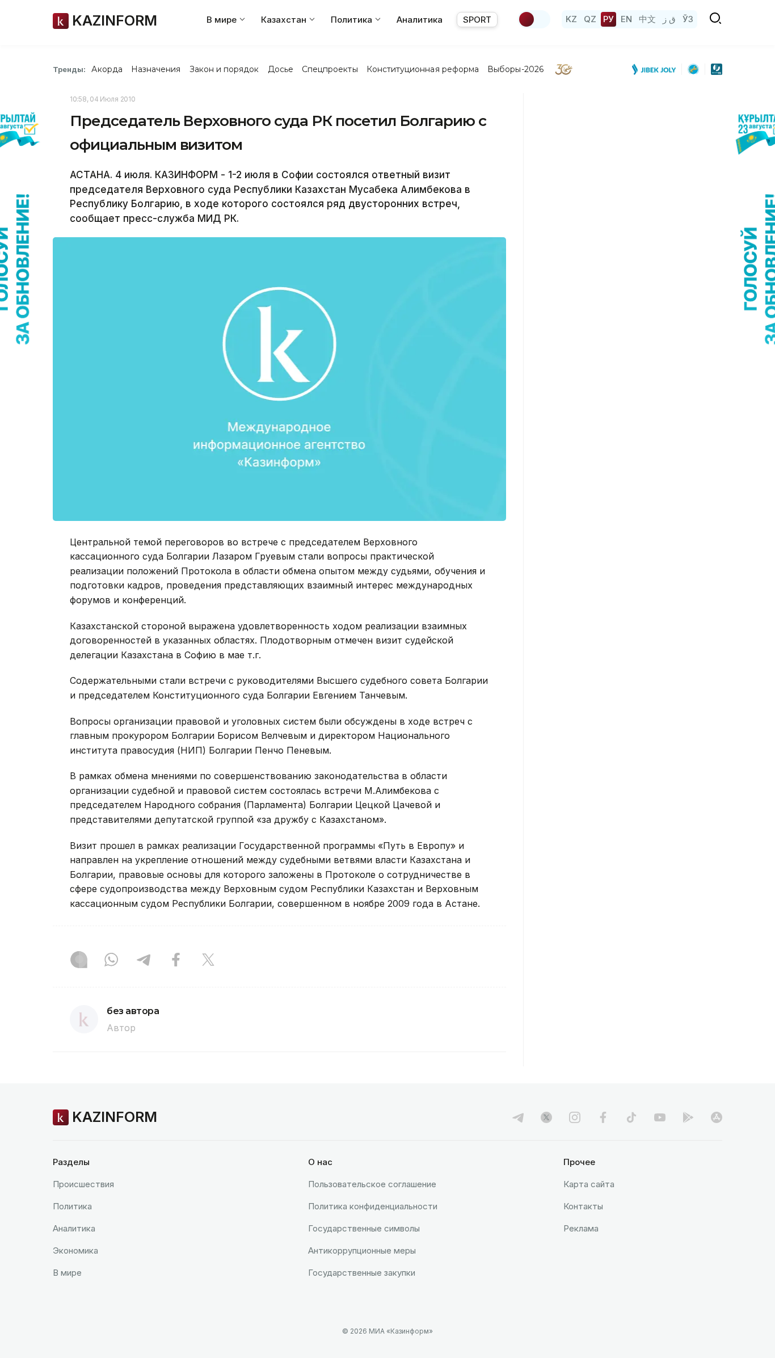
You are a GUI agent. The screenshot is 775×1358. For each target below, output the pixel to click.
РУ (608, 19)
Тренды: (69, 69)
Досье (280, 69)
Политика (72, 1206)
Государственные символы (364, 1228)
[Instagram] (79, 961)
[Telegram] (143, 961)
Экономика (75, 1250)
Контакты (583, 1206)
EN (626, 19)
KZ (571, 19)
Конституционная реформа (423, 69)
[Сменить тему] (533, 19)
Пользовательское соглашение (372, 1184)
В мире (67, 1272)
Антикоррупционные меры (362, 1250)
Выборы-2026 (515, 69)
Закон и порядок (224, 69)
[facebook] (603, 1117)
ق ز (669, 19)
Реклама (581, 1228)
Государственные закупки (361, 1272)
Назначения (156, 69)
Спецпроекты (330, 69)
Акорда (106, 69)
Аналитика (420, 19)
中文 (647, 19)
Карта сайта (588, 1184)
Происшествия (83, 1184)
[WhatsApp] (111, 961)
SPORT (477, 19)
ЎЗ (688, 19)
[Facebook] (176, 961)
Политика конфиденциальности (372, 1206)
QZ (590, 19)
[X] (208, 961)
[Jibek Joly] (657, 69)
